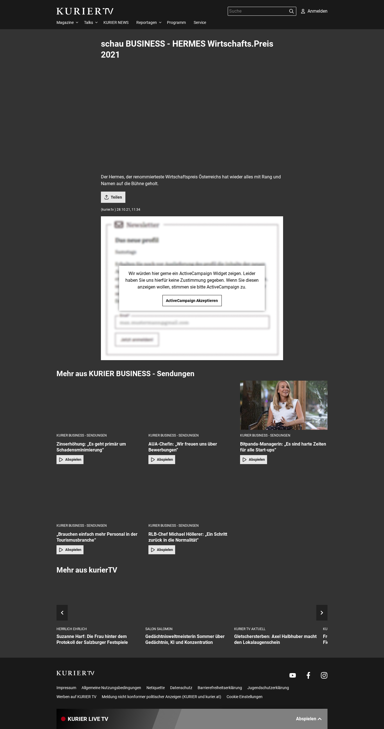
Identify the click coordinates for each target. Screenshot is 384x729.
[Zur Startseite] (85, 11)
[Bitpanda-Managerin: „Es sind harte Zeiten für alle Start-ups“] (283, 405)
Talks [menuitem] (88, 22)
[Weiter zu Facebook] (308, 675)
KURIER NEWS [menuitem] (115, 22)
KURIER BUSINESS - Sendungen (82, 435)
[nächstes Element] (321, 613)
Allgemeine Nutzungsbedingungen (111, 687)
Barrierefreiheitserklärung (220, 687)
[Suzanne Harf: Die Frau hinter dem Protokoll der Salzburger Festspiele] (99, 600)
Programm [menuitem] (176, 22)
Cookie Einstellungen (245, 696)
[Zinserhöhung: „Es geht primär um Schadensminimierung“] (100, 405)
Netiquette (155, 687)
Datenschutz (181, 687)
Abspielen (73, 459)
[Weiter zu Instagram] (324, 675)
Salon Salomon (159, 629)
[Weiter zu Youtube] (292, 675)
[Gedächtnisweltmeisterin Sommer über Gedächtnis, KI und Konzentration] (187, 600)
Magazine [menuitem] (65, 22)
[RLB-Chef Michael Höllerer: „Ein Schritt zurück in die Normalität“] (192, 495)
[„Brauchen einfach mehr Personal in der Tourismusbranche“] (100, 495)
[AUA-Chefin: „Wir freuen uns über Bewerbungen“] (192, 405)
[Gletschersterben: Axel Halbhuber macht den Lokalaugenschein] (276, 600)
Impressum (66, 687)
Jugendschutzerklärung (268, 687)
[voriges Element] (62, 613)
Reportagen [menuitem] (146, 22)
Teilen (116, 197)
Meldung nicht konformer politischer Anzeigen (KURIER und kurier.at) (161, 696)
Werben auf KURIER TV (76, 696)
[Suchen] (291, 11)
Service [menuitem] (200, 22)
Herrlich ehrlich (72, 629)
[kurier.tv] (75, 673)
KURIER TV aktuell (249, 629)
